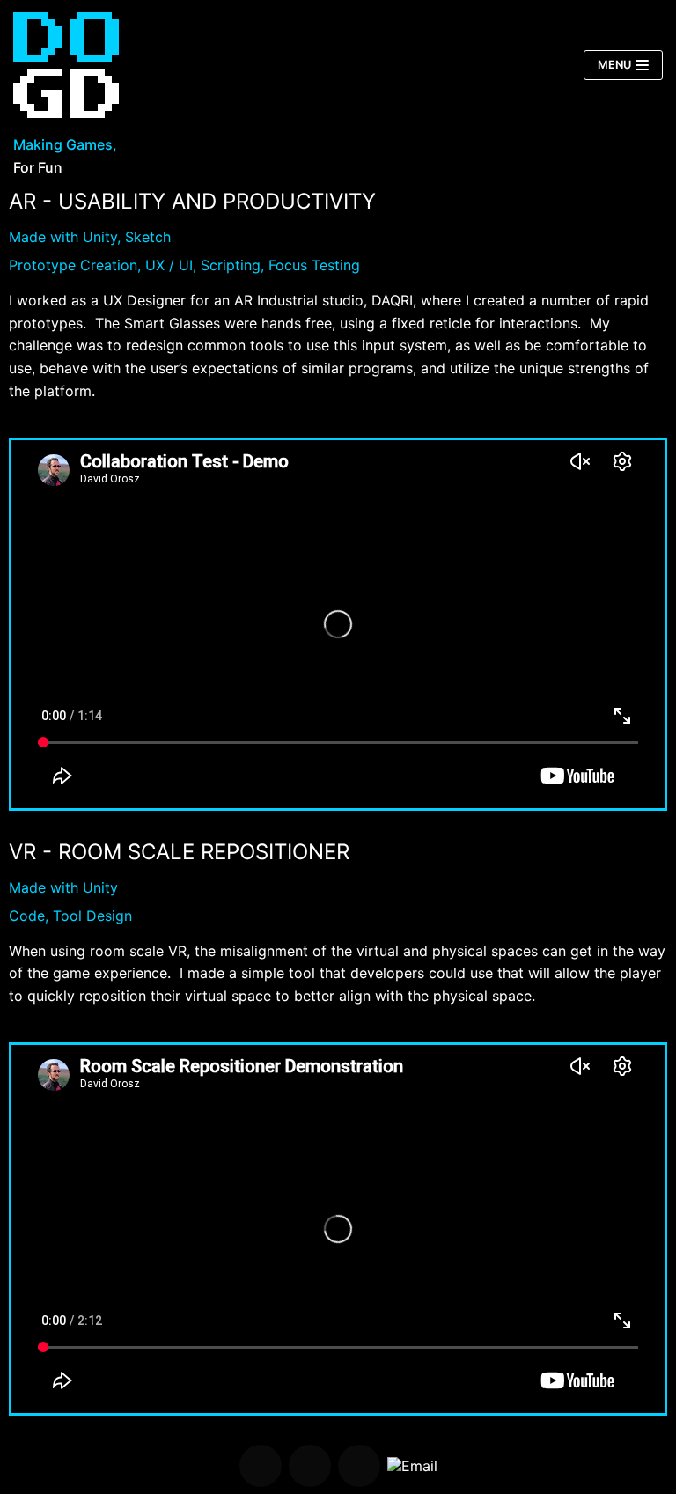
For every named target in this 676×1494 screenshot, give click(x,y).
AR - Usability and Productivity (192, 201)
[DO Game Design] (66, 65)
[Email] (412, 1466)
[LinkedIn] (359, 1466)
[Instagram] (310, 1466)
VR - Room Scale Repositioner (179, 852)
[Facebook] (260, 1466)
